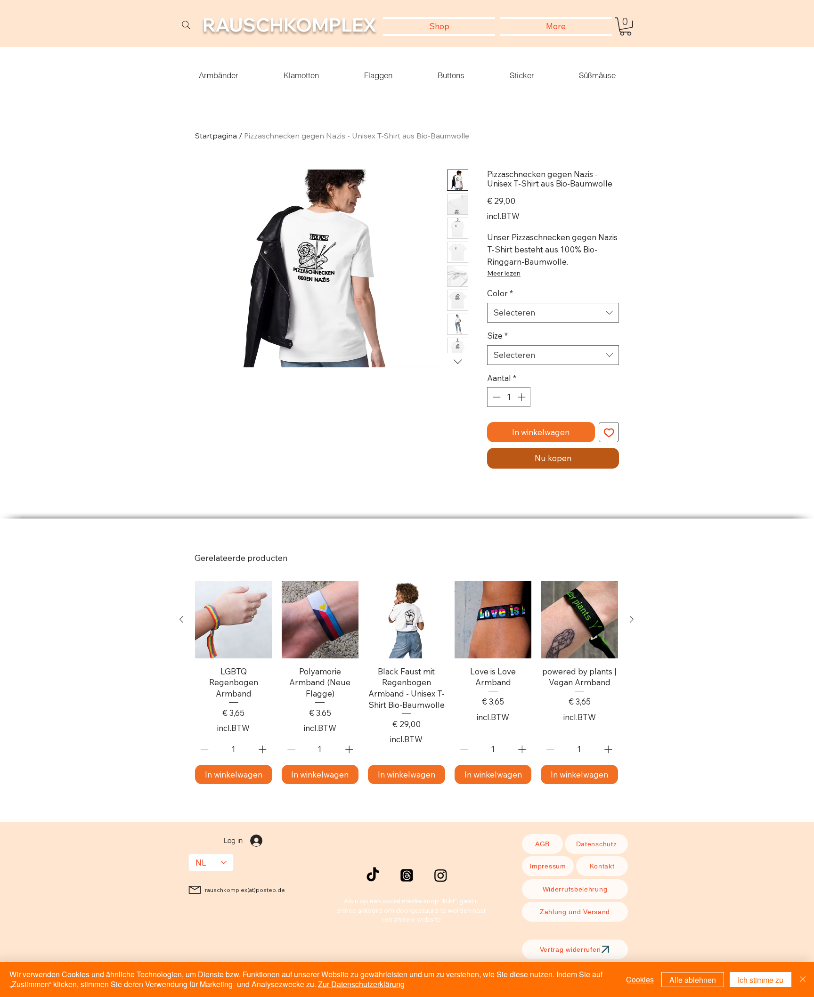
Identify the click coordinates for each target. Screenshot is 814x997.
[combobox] (553, 313)
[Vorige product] (181, 619)
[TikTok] (373, 875)
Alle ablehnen (692, 979)
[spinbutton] (509, 397)
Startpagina (216, 135)
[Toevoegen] (609, 432)
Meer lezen (504, 273)
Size (497, 335)
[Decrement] (495, 397)
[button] (625, 26)
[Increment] (522, 397)
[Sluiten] (802, 979)
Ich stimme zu (760, 979)
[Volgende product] (631, 619)
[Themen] (407, 875)
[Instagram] (440, 875)
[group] (406, 683)
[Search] (186, 25)
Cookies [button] (640, 979)
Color (500, 293)
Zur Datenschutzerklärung (361, 984)
